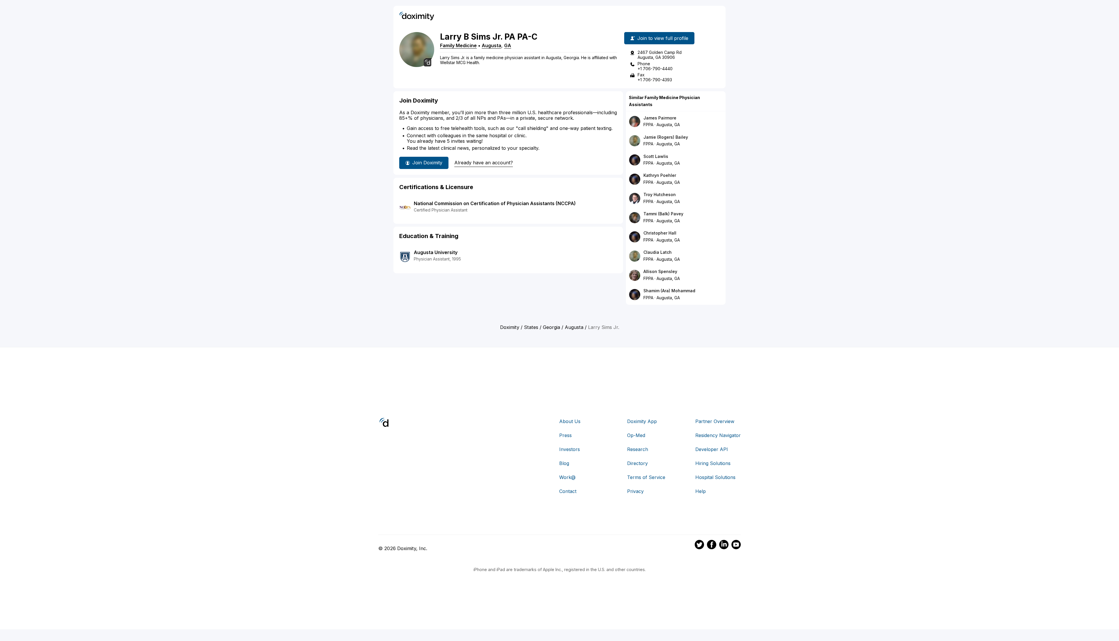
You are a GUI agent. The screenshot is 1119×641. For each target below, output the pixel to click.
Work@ (567, 477)
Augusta (491, 45)
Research (637, 449)
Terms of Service (646, 477)
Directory (637, 463)
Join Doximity (427, 162)
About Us (569, 421)
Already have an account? (483, 162)
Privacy (635, 491)
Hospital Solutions (715, 477)
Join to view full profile (662, 38)
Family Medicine (458, 45)
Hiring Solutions (713, 463)
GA (507, 45)
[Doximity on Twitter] (699, 545)
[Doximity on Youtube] (736, 545)
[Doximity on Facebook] (711, 545)
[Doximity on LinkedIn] (724, 545)
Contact (567, 491)
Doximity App (642, 421)
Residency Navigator (718, 435)
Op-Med (636, 435)
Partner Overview (714, 421)
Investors (569, 449)
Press (565, 435)
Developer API (711, 449)
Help (700, 491)
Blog (564, 463)
